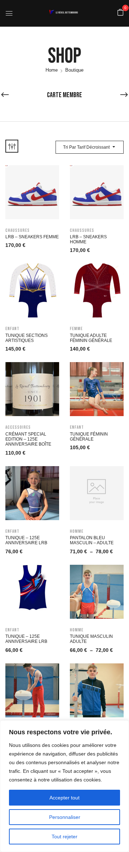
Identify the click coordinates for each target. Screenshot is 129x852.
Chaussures (17, 230)
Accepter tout (64, 798)
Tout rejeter (64, 836)
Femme (76, 329)
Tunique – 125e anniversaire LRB (26, 540)
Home (52, 70)
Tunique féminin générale (89, 437)
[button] (120, 12)
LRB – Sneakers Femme (32, 236)
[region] (64, 786)
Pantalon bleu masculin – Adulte (92, 540)
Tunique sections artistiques (26, 338)
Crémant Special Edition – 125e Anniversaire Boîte (28, 439)
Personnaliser (64, 817)
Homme (76, 531)
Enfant (12, 329)
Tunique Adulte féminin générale (91, 338)
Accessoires (18, 427)
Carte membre (64, 95)
